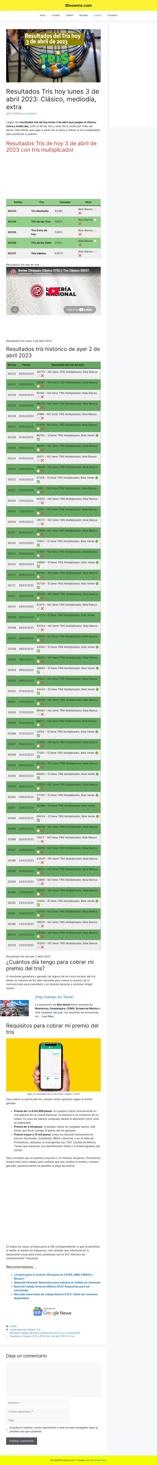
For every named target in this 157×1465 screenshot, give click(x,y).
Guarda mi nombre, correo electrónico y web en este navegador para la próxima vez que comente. (54, 1429)
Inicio (43, 15)
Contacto (112, 15)
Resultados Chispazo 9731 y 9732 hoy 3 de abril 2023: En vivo (42, 1336)
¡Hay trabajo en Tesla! (54, 997)
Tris (38, 1329)
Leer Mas (48, 1016)
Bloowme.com (78, 5)
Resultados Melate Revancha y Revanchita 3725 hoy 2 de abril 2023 (45, 1333)
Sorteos (31, 1329)
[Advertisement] (53, 177)
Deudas (83, 15)
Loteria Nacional (18, 1329)
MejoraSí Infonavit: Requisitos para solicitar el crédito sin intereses (57, 1282)
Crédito (56, 15)
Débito (69, 15)
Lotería (97, 15)
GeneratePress (98, 1460)
